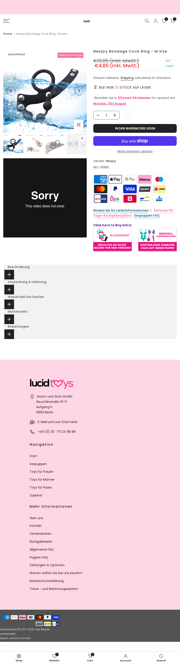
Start (33, 456)
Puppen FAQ (39, 557)
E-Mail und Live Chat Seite (57, 422)
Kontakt (35, 526)
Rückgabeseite (41, 541)
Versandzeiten (41, 533)
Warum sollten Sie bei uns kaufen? (56, 573)
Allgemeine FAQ (42, 549)
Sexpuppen (38, 464)
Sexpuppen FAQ (147, 215)
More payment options (135, 151)
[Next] (79, 91)
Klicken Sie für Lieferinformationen (121, 210)
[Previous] (11, 91)
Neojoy (111, 161)
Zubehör (36, 495)
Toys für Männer (42, 479)
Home (7, 34)
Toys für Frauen (42, 471)
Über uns (36, 518)
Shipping (127, 78)
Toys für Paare (41, 487)
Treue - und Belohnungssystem (54, 589)
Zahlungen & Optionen (47, 565)
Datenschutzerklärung (47, 581)
